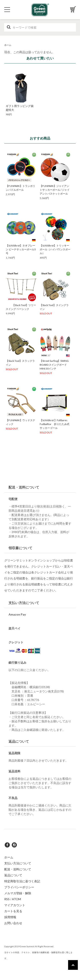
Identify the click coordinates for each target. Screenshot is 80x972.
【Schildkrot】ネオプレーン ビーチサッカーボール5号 (21, 249)
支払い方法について (17, 863)
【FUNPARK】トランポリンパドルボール (20, 187)
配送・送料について (17, 869)
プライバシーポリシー (19, 887)
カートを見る (13, 911)
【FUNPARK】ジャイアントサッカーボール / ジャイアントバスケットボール (55, 189)
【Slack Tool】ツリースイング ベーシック (21, 307)
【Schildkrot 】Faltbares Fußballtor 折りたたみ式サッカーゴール (54, 424)
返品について (13, 875)
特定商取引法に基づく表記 (22, 881)
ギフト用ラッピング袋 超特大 (21, 107)
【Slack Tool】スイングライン (54, 307)
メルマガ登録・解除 (17, 893)
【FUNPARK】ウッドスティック (20, 422)
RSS (7, 899)
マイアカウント (14, 905)
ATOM (16, 899)
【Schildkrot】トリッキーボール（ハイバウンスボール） (55, 249)
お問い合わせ (13, 923)
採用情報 (10, 917)
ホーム (7, 45)
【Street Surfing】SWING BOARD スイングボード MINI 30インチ (54, 364)
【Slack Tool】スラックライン (20, 362)
